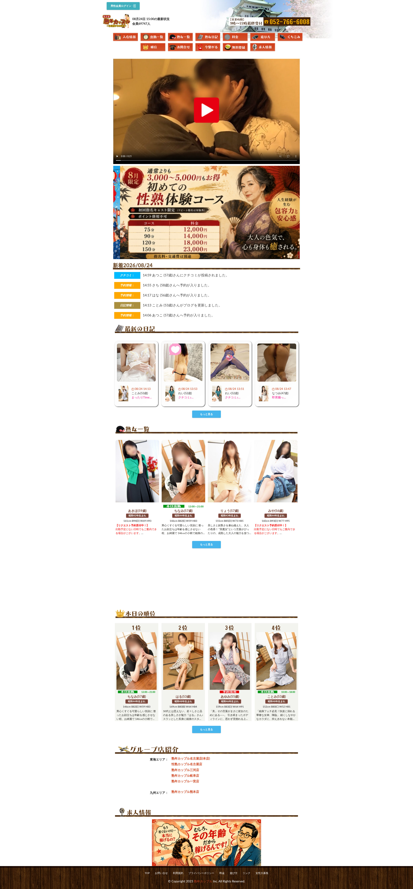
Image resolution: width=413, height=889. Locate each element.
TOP (147, 873)
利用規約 (178, 873)
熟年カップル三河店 (185, 770)
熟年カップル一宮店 (185, 781)
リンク (246, 873)
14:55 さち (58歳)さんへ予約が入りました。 (177, 285)
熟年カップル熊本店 (185, 791)
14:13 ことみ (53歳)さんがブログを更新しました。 (182, 305)
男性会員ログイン (121, 6)
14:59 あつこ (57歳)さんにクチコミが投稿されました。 (186, 275)
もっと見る (206, 414)
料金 (222, 873)
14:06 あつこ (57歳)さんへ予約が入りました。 (179, 315)
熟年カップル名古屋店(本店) (190, 758)
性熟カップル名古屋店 (186, 764)
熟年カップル (203, 881)
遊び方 (233, 873)
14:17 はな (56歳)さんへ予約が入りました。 (177, 295)
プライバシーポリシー (201, 873)
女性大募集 (262, 873)
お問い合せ (161, 873)
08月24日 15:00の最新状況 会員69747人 (151, 21)
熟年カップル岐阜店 (185, 775)
